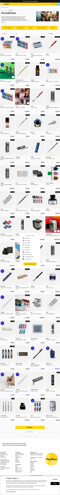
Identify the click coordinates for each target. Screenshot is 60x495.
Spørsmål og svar (4, 454)
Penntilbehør (10, 10)
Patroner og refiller (42, 27)
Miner (30, 27)
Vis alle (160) (18, 472)
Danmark (32, 463)
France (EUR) (26, 249)
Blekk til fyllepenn (7, 27)
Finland (31, 465)
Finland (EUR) (27, 245)
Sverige (32, 462)
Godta (55, 483)
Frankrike (32, 466)
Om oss (2, 455)
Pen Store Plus (3, 459)
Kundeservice (3, 453)
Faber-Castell (18, 468)
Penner (6, 10)
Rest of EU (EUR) (27, 259)
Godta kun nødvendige (11, 491)
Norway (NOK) (27, 240)
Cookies (2, 469)
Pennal (53, 27)
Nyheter (17, 460)
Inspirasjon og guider (4, 460)
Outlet (16, 459)
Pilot (16, 465)
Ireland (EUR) (26, 247)
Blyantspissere (20, 27)
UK (30, 471)
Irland (31, 467)
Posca (16, 469)
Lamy (16, 467)
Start (2, 10)
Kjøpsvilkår (2, 466)
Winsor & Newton (19, 470)
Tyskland (32, 470)
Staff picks (17, 462)
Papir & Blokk (18, 457)
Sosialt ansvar (3, 464)
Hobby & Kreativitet (19, 454)
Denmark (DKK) (27, 242)
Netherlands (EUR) (28, 254)
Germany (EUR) (27, 252)
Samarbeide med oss (5, 462)
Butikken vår (3, 457)
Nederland (32, 468)
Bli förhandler (3, 463)
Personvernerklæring (5, 468)
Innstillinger (55, 479)
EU (30, 472)
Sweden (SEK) (27, 238)
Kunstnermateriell (19, 453)
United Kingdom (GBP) (28, 256)
